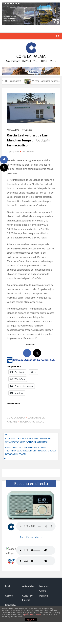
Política (43, 595)
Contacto (10, 604)
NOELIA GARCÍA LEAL (32, 421)
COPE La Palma (31, 56)
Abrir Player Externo (31, 536)
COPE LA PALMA (16, 417)
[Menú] (5, 36)
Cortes (9, 595)
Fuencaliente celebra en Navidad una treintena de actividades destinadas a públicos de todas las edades (30, 450)
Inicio (8, 586)
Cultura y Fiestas (27, 597)
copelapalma (13, 151)
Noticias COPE (44, 588)
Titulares (27, 130)
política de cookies (32, 614)
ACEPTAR (31, 620)
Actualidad (13, 130)
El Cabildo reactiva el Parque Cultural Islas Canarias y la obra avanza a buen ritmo (29, 440)
